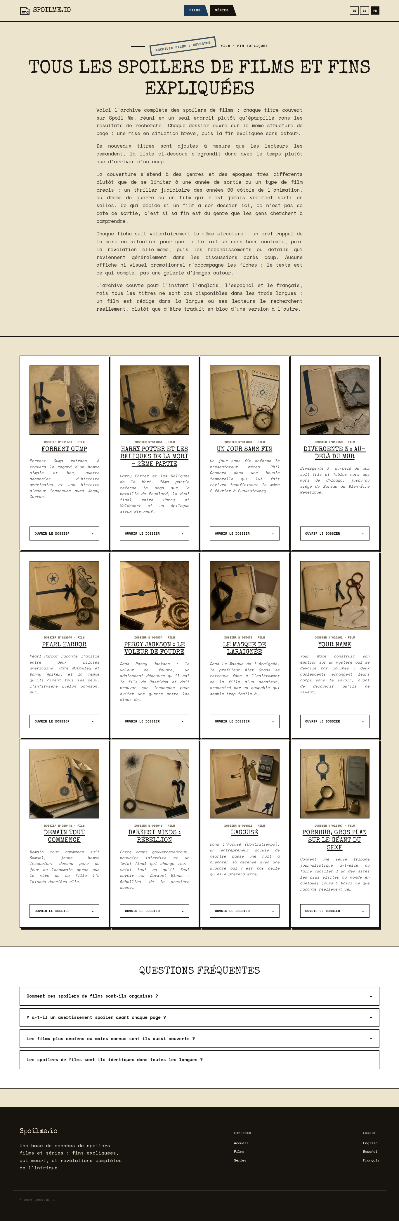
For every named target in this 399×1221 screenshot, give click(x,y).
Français (371, 1160)
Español (370, 1151)
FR (375, 10)
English (370, 1143)
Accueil (241, 1143)
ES (364, 10)
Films (195, 10)
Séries (222, 10)
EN (354, 10)
